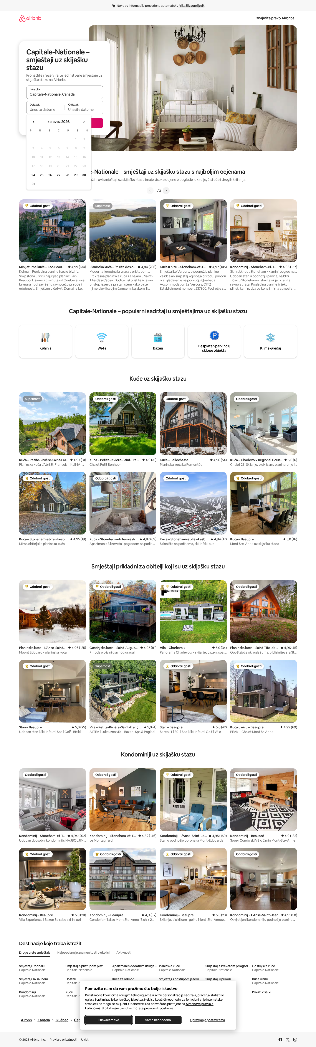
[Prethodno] (150, 190)
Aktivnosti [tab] (123, 953)
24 (33, 175)
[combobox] (65, 94)
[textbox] (45, 109)
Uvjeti (85, 1040)
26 (50, 175)
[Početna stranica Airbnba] (30, 18)
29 (76, 175)
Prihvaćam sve (108, 1020)
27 (58, 175)
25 (41, 175)
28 (67, 175)
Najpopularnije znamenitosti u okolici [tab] (83, 953)
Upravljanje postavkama (207, 1020)
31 (33, 184)
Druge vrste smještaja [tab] (34, 953)
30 (84, 175)
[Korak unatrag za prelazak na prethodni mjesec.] (34, 122)
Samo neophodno (158, 1020)
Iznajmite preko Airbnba (275, 18)
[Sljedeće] (166, 190)
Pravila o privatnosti (63, 1040)
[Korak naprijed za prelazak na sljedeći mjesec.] (84, 122)
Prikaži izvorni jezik (192, 6)
